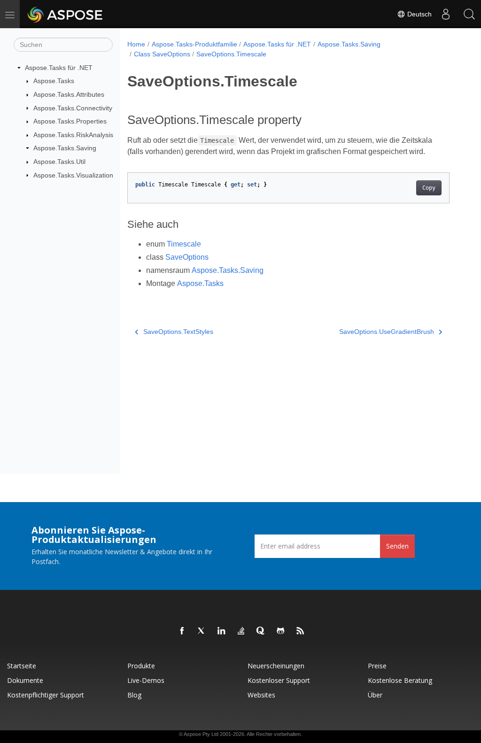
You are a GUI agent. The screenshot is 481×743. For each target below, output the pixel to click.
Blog (134, 694)
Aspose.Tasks (53, 81)
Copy (428, 188)
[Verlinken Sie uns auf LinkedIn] (222, 631)
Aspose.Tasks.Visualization (73, 175)
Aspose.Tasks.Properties (70, 121)
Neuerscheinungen (276, 665)
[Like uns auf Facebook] (182, 631)
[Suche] (469, 14)
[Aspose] (65, 14)
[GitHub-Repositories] (281, 631)
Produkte (141, 665)
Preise (377, 665)
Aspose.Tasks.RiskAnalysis (73, 135)
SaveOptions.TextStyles (178, 331)
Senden (397, 546)
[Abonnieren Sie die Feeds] (301, 631)
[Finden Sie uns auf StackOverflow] (241, 631)
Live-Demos (145, 680)
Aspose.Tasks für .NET (59, 67)
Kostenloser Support (279, 680)
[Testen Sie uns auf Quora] (261, 631)
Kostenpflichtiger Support (45, 694)
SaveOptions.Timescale (231, 54)
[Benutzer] (446, 14)
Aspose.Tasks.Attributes (68, 94)
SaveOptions (187, 257)
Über (375, 694)
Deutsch (418, 14)
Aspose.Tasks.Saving (64, 148)
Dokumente (25, 680)
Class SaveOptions (162, 54)
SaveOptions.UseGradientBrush (386, 331)
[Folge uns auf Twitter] (202, 631)
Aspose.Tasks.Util (59, 161)
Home (136, 44)
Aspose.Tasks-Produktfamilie (194, 44)
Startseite (21, 665)
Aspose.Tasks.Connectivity (72, 108)
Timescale (184, 244)
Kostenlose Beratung (400, 680)
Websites (261, 694)
